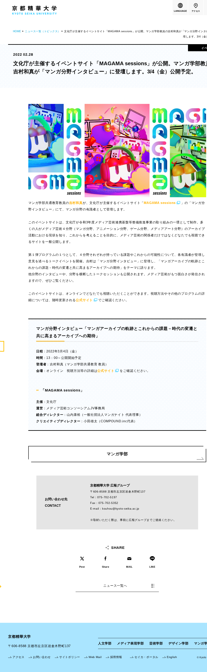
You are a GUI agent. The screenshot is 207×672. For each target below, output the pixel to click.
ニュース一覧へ (115, 585)
